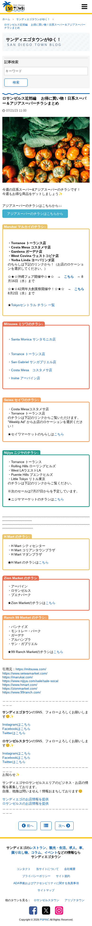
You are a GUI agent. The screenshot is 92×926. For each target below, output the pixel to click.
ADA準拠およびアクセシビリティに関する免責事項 (46, 883)
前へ (30, 826)
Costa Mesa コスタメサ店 (31, 370)
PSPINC (44, 919)
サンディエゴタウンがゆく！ (33, 19)
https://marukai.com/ (17, 677)
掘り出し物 (19, 852)
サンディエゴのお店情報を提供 (25, 799)
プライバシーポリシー (36, 876)
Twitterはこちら (13, 733)
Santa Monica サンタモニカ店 (33, 339)
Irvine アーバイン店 (25, 378)
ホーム (6, 19)
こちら (79, 289)
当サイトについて (47, 869)
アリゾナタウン (74, 900)
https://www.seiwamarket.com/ (24, 673)
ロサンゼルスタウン (46, 900)
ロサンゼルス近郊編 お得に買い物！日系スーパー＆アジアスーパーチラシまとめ (44, 26)
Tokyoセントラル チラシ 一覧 (33, 305)
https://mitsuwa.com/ (31, 669)
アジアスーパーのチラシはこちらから (35, 214)
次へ (62, 826)
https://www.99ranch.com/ (21, 692)
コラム (36, 852)
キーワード (13, 71)
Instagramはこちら (16, 724)
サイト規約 (63, 876)
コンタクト (24, 869)
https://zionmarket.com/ (19, 688)
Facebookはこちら (16, 729)
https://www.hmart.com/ (19, 685)
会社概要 (69, 869)
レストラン (37, 848)
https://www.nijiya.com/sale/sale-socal (30, 681)
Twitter (46, 910)
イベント (51, 852)
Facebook (33, 910)
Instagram (59, 910)
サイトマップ (46, 890)
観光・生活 (57, 848)
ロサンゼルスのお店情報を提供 (25, 803)
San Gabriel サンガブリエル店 (33, 362)
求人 (72, 848)
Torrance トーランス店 (28, 354)
